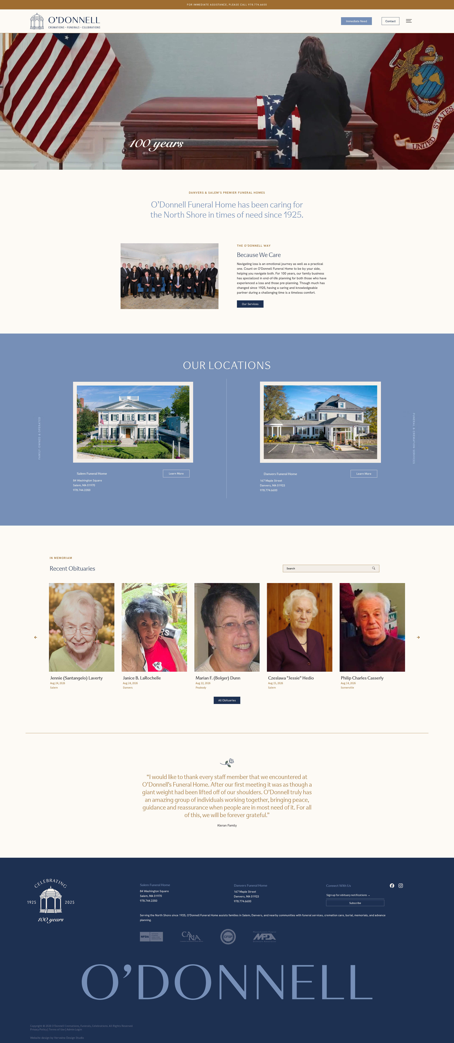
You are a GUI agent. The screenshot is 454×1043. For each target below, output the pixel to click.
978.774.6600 (257, 4)
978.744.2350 (148, 901)
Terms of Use (57, 1029)
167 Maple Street (245, 892)
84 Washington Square (154, 891)
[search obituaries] (375, 568)
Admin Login (74, 1029)
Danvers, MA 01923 (246, 896)
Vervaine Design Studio (69, 1038)
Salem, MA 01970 (151, 896)
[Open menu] (409, 21)
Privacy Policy (38, 1029)
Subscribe (355, 903)
